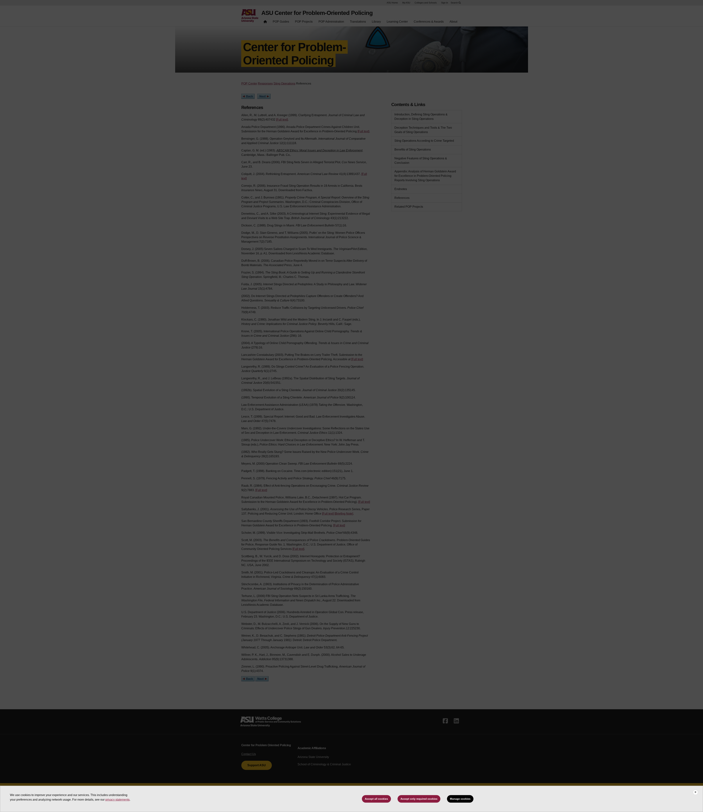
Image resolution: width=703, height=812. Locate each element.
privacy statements (117, 799)
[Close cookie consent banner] (695, 792)
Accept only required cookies (418, 798)
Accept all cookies (376, 798)
